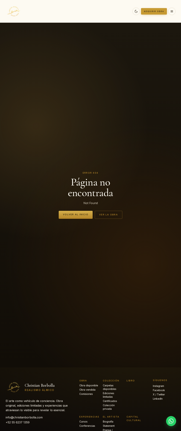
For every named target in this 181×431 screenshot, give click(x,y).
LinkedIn (158, 398)
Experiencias (89, 416)
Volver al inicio (75, 214)
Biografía (108, 421)
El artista (111, 416)
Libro (131, 380)
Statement (109, 425)
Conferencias (87, 425)
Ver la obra (108, 214)
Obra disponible (88, 385)
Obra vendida (87, 389)
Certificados (110, 400)
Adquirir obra (154, 11)
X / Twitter (159, 394)
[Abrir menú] (171, 11)
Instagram (158, 385)
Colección (111, 380)
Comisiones (86, 393)
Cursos (83, 421)
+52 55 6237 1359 (18, 422)
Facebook (159, 390)
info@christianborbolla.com (24, 417)
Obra (83, 380)
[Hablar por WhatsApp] (171, 421)
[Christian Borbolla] (14, 11)
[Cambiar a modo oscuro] (136, 11)
